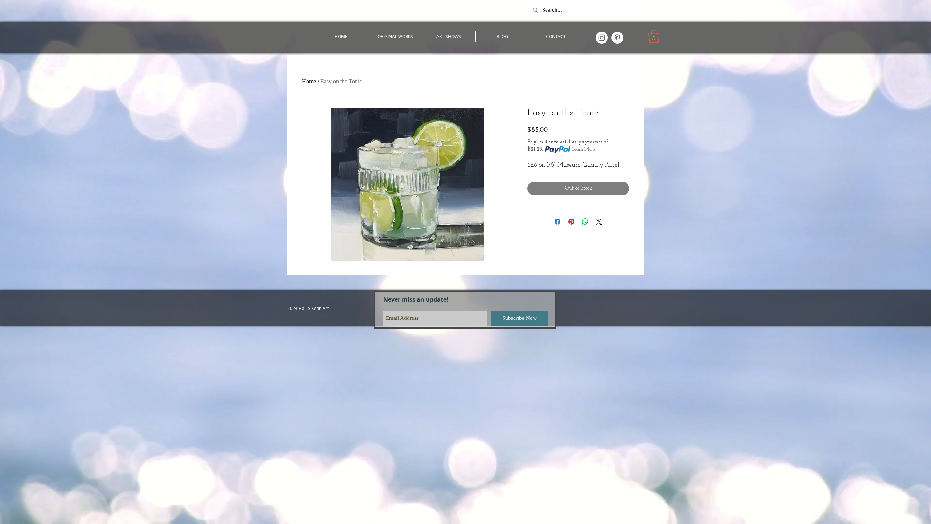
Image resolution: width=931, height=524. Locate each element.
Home (309, 81)
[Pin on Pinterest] (571, 221)
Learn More (583, 149)
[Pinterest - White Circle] (617, 38)
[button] (653, 36)
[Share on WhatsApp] (585, 221)
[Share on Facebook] (557, 221)
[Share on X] (599, 221)
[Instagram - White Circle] (602, 38)
